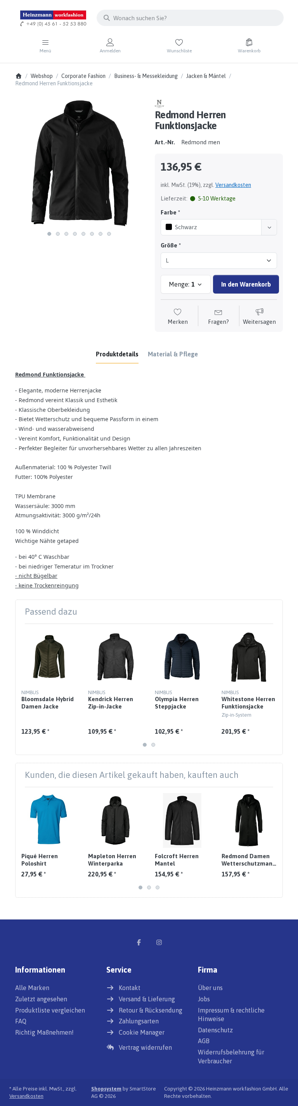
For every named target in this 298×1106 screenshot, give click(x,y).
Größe (169, 245)
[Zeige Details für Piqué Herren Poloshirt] (48, 820)
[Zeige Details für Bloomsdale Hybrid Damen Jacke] (48, 657)
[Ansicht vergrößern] (79, 163)
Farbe (169, 212)
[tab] (117, 354)
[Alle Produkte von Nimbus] (159, 103)
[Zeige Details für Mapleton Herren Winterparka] (115, 820)
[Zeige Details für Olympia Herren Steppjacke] (182, 657)
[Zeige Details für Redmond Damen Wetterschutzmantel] (249, 820)
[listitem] (79, 163)
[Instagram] (159, 942)
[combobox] (190, 18)
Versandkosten (233, 185)
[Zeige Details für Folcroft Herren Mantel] (182, 820)
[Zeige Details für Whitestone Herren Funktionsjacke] (249, 657)
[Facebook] (138, 942)
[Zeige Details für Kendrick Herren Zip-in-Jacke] (115, 657)
